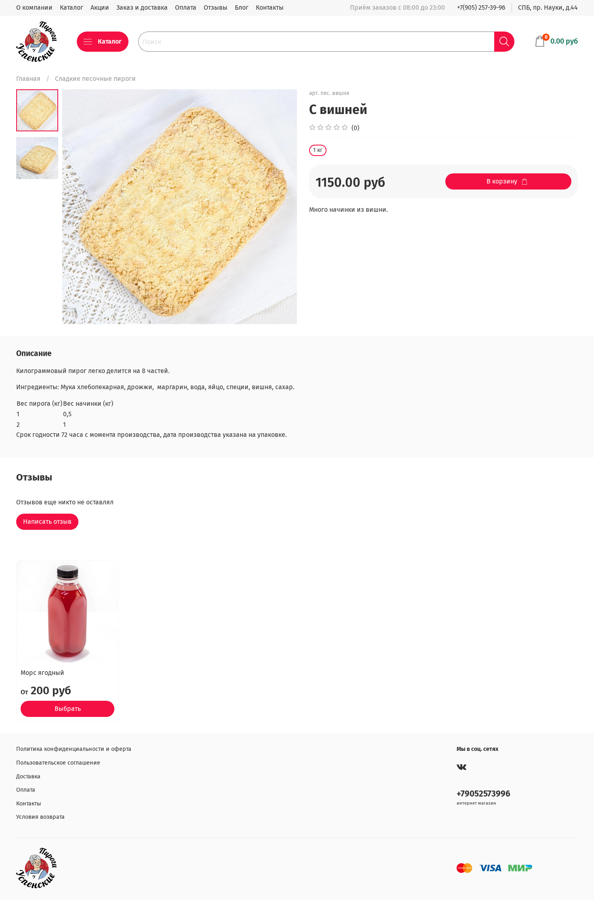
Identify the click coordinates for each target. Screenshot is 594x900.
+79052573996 (483, 794)
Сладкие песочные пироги (95, 78)
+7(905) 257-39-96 (481, 7)
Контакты (270, 7)
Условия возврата (40, 817)
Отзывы (215, 7)
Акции (100, 7)
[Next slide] (281, 207)
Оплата (185, 7)
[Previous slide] (78, 207)
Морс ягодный (42, 673)
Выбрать (68, 708)
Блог (242, 7)
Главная (28, 78)
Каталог (71, 7)
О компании (34, 7)
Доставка (28, 776)
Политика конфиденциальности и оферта (73, 749)
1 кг (317, 150)
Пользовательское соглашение (58, 762)
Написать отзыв (47, 521)
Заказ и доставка (142, 7)
